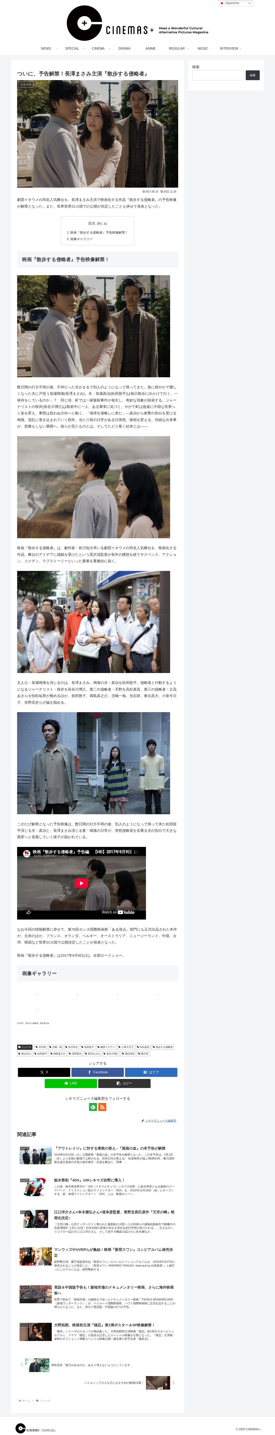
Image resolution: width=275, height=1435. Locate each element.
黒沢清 (144, 1053)
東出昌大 (26, 1053)
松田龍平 (42, 1053)
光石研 (42, 1047)
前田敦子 (89, 1047)
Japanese (231, 3)
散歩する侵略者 (164, 1047)
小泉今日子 (127, 1047)
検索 (196, 67)
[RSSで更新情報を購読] (102, 1107)
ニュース (26, 1047)
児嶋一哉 (57, 1047)
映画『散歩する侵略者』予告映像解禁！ (99, 232)
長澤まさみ (94, 1053)
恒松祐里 (144, 1047)
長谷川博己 (112, 1053)
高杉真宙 (130, 1053)
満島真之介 (59, 1053)
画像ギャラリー (81, 239)
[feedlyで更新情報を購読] (93, 1107)
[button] (124, 1083)
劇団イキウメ (107, 1047)
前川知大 (73, 1047)
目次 (91, 223)
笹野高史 (77, 1053)
